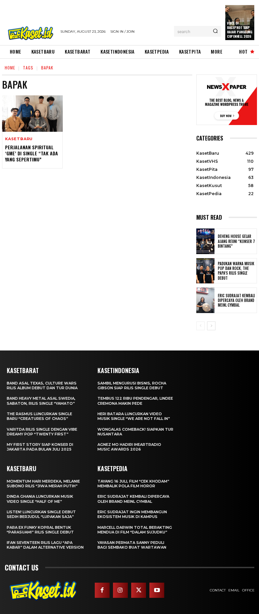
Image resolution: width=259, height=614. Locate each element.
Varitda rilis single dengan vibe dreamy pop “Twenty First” (42, 431)
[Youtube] (156, 590)
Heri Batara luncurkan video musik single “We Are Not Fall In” (133, 416)
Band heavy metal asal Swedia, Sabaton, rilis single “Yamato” (41, 400)
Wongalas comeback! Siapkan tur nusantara (135, 431)
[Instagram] (120, 590)
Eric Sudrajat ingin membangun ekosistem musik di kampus (132, 514)
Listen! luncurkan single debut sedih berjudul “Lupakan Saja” (41, 514)
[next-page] (211, 325)
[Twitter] (138, 590)
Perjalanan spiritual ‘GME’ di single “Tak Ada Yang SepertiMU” (31, 153)
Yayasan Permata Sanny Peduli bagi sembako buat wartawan (131, 545)
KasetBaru (19, 139)
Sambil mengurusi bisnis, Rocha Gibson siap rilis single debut (131, 385)
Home (10, 67)
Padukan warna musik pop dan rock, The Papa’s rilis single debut (236, 271)
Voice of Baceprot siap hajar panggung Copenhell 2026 (239, 30)
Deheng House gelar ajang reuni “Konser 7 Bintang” (236, 241)
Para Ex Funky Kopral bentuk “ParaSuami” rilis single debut (40, 529)
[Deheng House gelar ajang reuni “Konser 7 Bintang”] (205, 241)
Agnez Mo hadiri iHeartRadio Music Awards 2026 (129, 447)
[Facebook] (102, 590)
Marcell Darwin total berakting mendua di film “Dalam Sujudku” (134, 529)
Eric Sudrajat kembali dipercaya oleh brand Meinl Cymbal (236, 300)
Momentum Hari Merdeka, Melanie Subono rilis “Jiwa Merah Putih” (43, 483)
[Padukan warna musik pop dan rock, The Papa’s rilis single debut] (205, 271)
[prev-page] (200, 325)
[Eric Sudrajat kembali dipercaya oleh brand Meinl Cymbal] (205, 300)
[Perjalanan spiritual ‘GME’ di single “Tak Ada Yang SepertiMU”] (32, 113)
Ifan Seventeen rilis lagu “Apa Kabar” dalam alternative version (45, 545)
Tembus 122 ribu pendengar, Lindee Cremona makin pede (135, 400)
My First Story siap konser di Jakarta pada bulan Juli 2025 (40, 447)
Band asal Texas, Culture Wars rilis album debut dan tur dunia (42, 385)
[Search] (215, 31)
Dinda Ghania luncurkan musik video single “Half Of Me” (40, 498)
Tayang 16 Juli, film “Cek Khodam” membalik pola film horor (133, 483)
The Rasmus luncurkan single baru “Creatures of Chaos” (39, 416)
